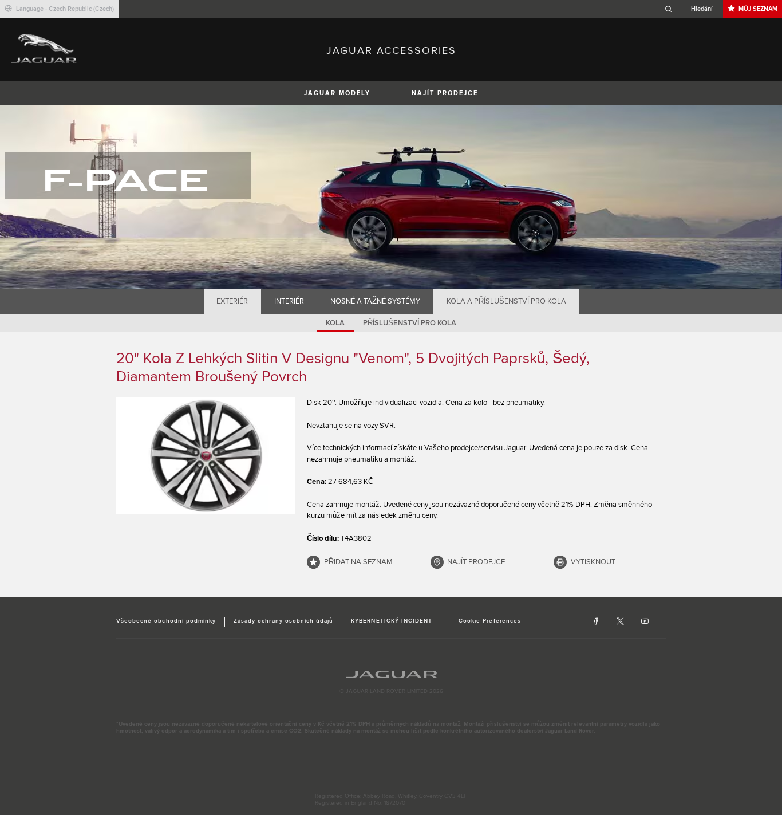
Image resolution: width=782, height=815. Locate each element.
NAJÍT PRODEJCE (445, 93)
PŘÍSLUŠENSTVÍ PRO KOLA (409, 323)
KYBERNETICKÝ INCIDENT (391, 620)
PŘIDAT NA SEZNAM (358, 561)
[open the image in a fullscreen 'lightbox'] (205, 455)
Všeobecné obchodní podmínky (166, 620)
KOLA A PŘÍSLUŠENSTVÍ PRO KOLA (506, 301)
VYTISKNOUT (593, 561)
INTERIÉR (289, 301)
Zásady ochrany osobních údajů (283, 620)
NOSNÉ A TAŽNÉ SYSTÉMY (375, 301)
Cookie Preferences (490, 620)
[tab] (232, 301)
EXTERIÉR (232, 301)
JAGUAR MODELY (337, 93)
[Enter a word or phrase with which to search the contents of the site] (692, 9)
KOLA (335, 323)
